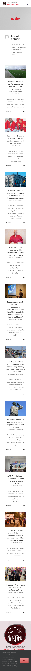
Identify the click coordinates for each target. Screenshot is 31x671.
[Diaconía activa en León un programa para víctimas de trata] (15, 574)
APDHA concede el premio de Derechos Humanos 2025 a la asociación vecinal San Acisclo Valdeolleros (15, 535)
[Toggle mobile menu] (28, 4)
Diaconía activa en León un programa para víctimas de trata (15, 587)
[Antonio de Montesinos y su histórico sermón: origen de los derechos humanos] (15, 408)
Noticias (20, 93)
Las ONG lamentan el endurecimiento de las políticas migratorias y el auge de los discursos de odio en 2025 (15, 367)
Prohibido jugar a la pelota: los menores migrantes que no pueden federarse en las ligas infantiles (15, 86)
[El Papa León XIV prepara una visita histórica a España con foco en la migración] (15, 236)
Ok (24, 660)
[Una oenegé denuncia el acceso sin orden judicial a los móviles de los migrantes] (15, 125)
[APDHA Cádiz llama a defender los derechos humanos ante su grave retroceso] (15, 464)
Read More (8, 111)
